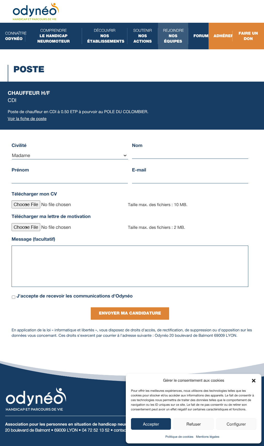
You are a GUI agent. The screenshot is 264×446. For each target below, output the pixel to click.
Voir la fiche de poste (27, 118)
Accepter (151, 424)
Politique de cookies (179, 437)
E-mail (139, 170)
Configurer (236, 424)
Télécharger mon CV (34, 194)
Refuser (193, 424)
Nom (137, 145)
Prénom (20, 170)
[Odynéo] (36, 11)
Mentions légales (207, 437)
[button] (253, 380)
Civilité (19, 145)
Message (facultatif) (33, 239)
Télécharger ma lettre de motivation (51, 216)
